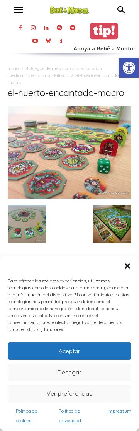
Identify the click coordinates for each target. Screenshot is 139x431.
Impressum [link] (119, 411)
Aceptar (69, 351)
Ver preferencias (69, 393)
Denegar (69, 372)
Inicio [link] (13, 68)
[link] (129, 68)
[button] (127, 266)
